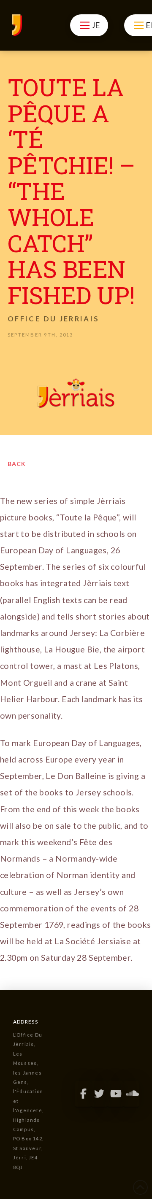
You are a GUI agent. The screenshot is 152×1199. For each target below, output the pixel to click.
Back (17, 463)
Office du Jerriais (53, 318)
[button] (89, 25)
